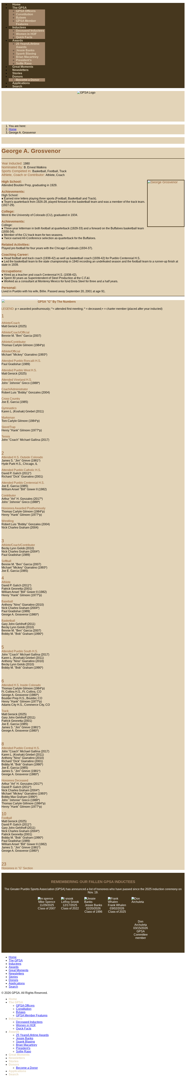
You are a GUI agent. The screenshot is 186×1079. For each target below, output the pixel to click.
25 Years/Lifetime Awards (32, 1035)
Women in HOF (26, 33)
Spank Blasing (26, 53)
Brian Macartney (27, 56)
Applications (21, 83)
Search (17, 86)
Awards (17, 40)
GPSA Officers (26, 11)
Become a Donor (27, 79)
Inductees (19, 27)
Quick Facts (24, 37)
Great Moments (22, 66)
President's (24, 60)
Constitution (24, 14)
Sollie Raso (24, 63)
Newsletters (20, 70)
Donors (17, 76)
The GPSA (19, 7)
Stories (17, 73)
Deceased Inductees (30, 30)
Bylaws (21, 17)
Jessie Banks (25, 50)
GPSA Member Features (26, 22)
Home (16, 4)
